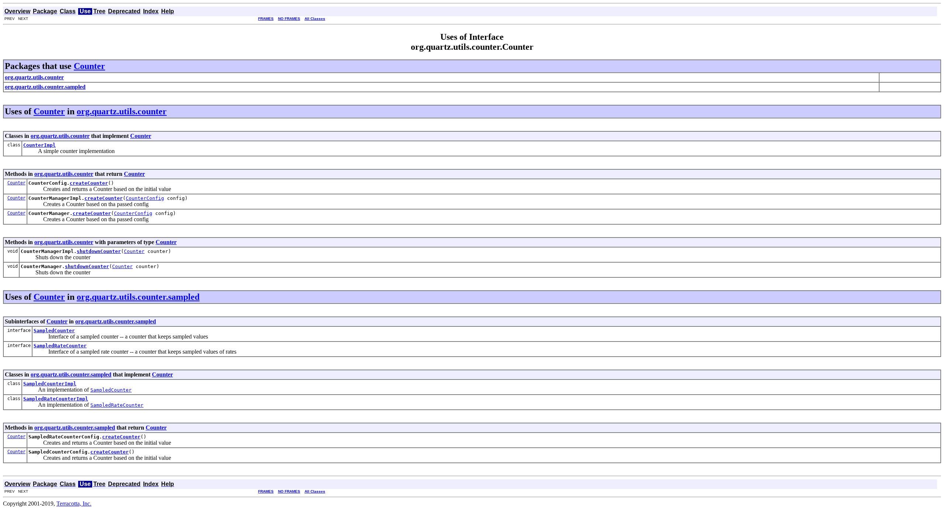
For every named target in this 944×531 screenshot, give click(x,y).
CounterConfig (145, 198)
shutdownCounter (99, 251)
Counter (89, 66)
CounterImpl (39, 145)
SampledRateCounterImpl (55, 399)
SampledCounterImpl (49, 383)
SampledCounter (54, 330)
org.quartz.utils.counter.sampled (138, 297)
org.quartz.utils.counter (122, 111)
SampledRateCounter (60, 345)
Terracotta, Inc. (73, 503)
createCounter (89, 183)
